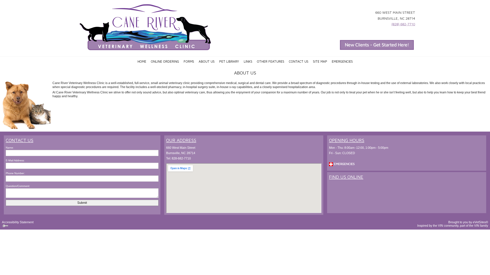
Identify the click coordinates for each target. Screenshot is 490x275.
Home (141, 61)
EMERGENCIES (344, 164)
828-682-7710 (181, 158)
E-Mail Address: (15, 160)
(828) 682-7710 (403, 24)
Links (248, 61)
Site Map (320, 61)
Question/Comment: (18, 186)
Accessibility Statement (17, 222)
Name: (10, 147)
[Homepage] (145, 27)
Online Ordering (165, 61)
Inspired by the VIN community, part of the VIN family (452, 225)
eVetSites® (480, 222)
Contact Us (298, 61)
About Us (207, 61)
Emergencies (342, 61)
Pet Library (229, 61)
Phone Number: (15, 173)
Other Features (270, 61)
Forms (189, 61)
